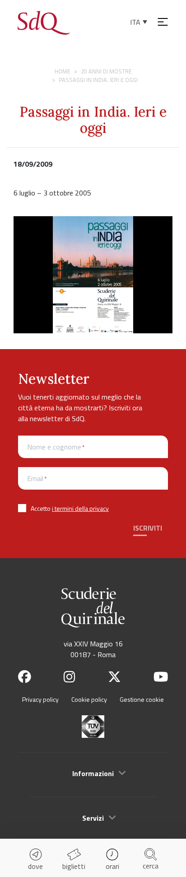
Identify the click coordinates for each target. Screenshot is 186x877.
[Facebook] (24, 676)
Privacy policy (40, 699)
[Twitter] (114, 676)
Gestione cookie (142, 699)
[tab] (93, 772)
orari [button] (112, 866)
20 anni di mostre (106, 71)
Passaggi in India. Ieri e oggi (93, 119)
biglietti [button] (73, 866)
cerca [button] (150, 865)
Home (62, 71)
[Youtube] (160, 676)
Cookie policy (89, 699)
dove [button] (35, 866)
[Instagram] (69, 676)
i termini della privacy (80, 508)
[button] (93, 773)
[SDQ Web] (44, 21)
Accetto (70, 508)
